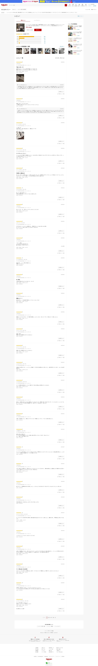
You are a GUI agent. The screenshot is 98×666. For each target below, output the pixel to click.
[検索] (66, 5)
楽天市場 (2, 12)
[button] (73, 5)
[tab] (23, 20)
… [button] (5, 12)
